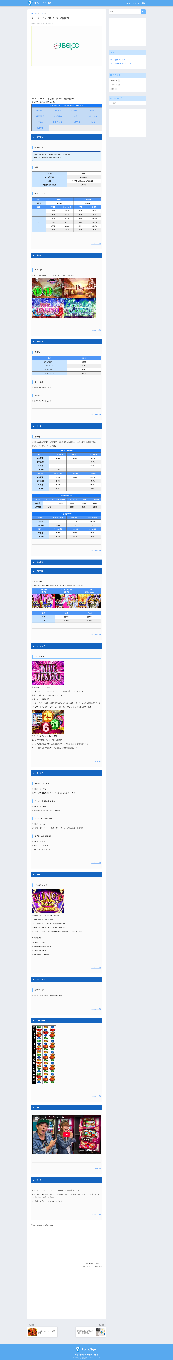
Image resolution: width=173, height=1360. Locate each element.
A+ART (92, 1267)
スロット (129, 3)
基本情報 (39, 110)
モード (92, 110)
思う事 (39, 128)
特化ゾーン (57, 122)
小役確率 (74, 110)
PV (92, 122)
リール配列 (75, 122)
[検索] (143, 11)
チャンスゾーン (41, 646)
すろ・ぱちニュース (117, 60)
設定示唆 (57, 116)
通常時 (57, 110)
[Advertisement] (66, 82)
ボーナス (92, 116)
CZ (74, 116)
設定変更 (39, 116)
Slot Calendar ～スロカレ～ (121, 63)
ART (39, 122)
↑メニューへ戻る (96, 244)
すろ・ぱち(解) (42, 3)
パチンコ (137, 3)
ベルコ (99, 1267)
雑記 (143, 3)
